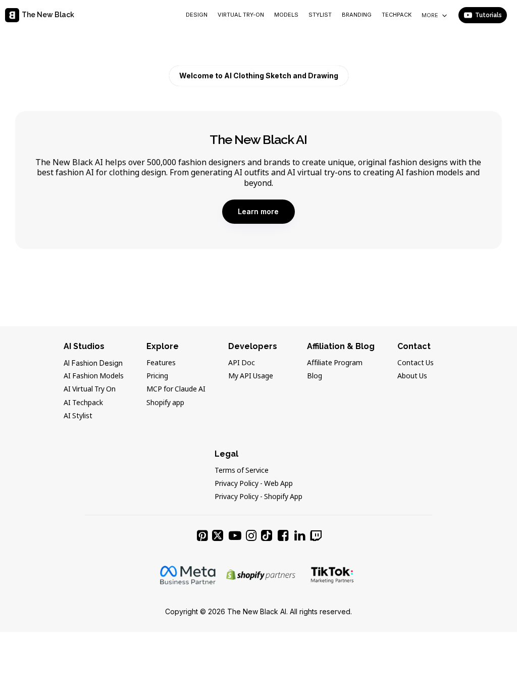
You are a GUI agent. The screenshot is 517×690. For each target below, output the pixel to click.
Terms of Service (242, 470)
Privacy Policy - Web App (254, 483)
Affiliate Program (335, 363)
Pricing (157, 376)
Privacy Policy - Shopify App (258, 497)
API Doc (241, 363)
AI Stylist (78, 416)
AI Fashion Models (94, 376)
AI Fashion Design (93, 363)
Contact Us (415, 363)
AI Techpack (83, 403)
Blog (314, 376)
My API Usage (250, 376)
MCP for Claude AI (175, 389)
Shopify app (165, 403)
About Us (412, 376)
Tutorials (488, 15)
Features (161, 363)
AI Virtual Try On (90, 389)
